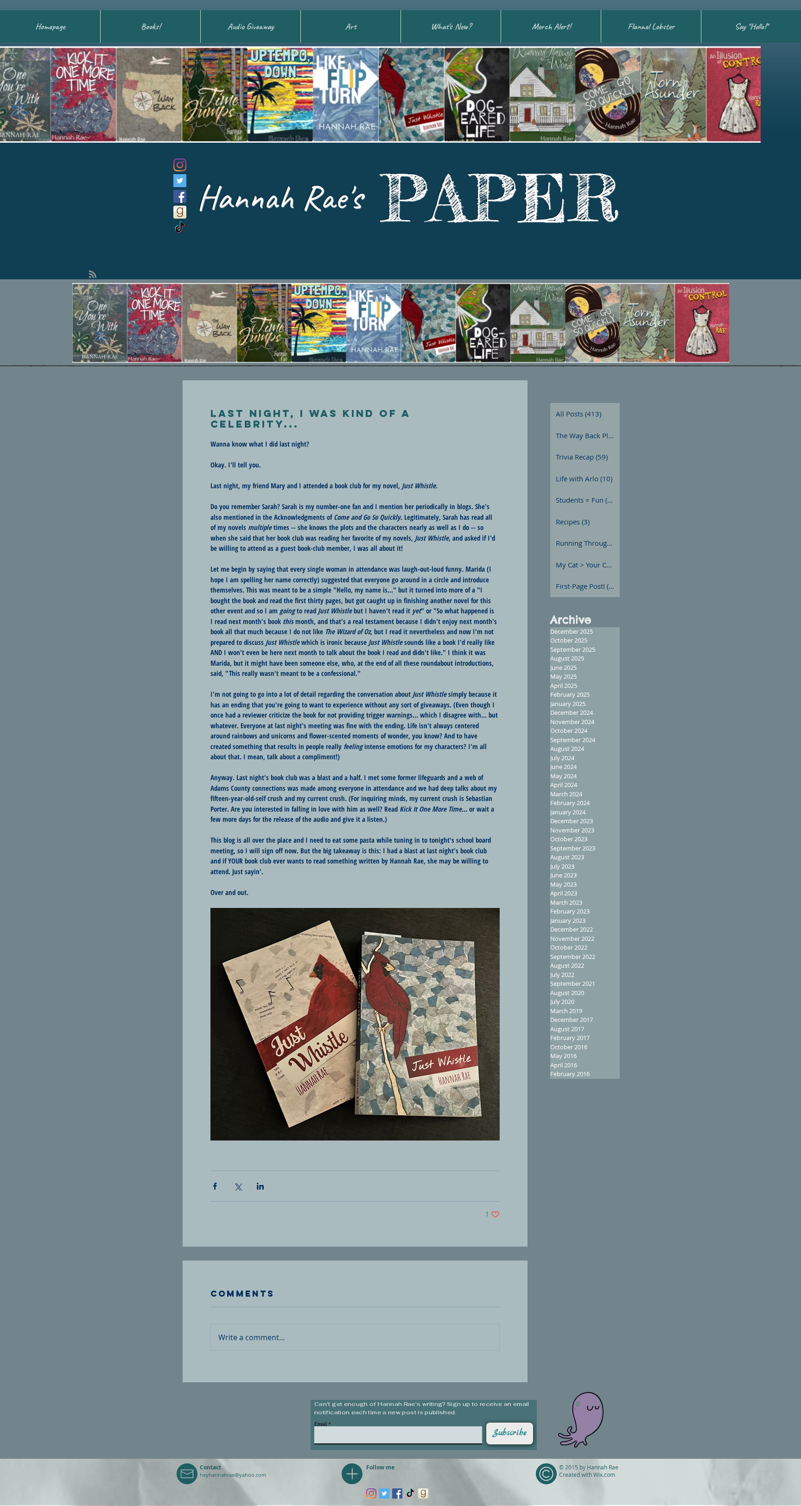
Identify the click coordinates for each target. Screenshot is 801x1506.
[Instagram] (179, 164)
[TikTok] (179, 227)
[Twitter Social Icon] (179, 180)
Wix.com (604, 1474)
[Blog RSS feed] (92, 275)
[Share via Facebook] (214, 1186)
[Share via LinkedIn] (260, 1186)
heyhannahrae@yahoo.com (233, 1474)
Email (320, 1423)
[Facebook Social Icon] (179, 196)
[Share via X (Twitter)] (237, 1186)
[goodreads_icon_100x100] (179, 212)
